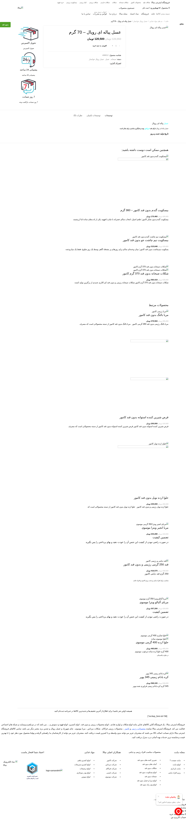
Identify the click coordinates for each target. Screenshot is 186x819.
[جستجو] (83, 8)
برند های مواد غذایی (156, 21)
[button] (165, 693)
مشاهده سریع (165, 700)
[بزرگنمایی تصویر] (163, 24)
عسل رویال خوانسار (140, 21)
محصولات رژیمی (138, 729)
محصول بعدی (19, 21)
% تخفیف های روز (26, 14)
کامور (126, 729)
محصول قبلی (24, 21)
